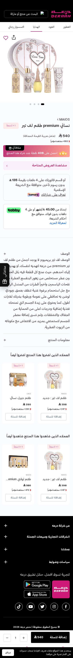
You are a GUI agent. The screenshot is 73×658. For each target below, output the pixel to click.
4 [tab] (30, 104)
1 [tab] (42, 104)
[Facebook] (66, 606)
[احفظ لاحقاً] (5, 37)
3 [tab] (34, 104)
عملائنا (65, 549)
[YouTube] (30, 606)
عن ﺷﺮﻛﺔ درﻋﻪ (61, 525)
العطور (67, 27)
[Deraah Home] (61, 14)
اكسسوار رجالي (16, 27)
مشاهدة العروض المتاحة (49, 165)
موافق (8, 653)
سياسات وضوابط (59, 562)
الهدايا (36, 27)
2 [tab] (38, 104)
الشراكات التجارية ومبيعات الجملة (48, 536)
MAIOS (64, 119)
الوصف (65, 253)
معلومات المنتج (59, 340)
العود (51, 27)
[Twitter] (42, 606)
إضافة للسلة (53, 416)
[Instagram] (54, 606)
